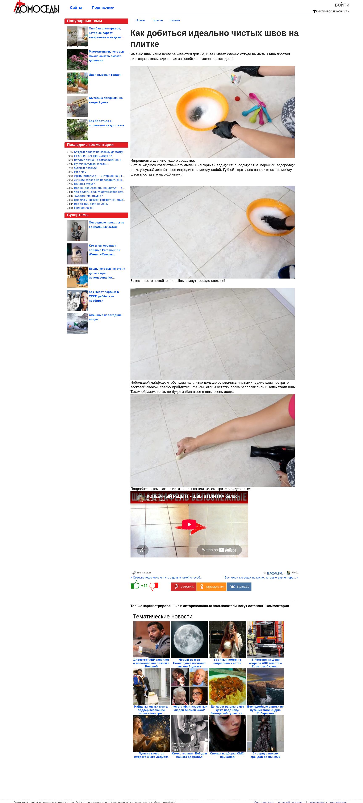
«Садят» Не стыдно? (88, 195)
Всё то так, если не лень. (91, 203)
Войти (342, 4)
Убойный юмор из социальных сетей (227, 661)
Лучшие (175, 20)
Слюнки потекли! (85, 167)
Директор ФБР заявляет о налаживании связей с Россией (151, 663)
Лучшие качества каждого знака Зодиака (151, 755)
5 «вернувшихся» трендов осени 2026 (265, 755)
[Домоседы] (36, 13)
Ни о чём (80, 171)
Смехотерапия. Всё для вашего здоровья (189, 755)
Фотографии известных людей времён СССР (189, 708)
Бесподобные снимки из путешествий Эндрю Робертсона (265, 710)
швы (148, 572)
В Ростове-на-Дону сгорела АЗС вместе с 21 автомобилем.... (265, 663)
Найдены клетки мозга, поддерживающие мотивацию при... (151, 710)
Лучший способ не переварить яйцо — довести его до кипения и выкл (122, 179)
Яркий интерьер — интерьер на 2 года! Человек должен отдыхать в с (122, 175)
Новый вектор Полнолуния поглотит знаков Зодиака (189, 663)
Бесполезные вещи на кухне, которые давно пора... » (262, 577)
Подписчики (103, 7)
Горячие (157, 20)
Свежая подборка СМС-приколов (227, 755)
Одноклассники (215, 586)
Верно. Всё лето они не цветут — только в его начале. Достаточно (120, 187)
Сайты (76, 7)
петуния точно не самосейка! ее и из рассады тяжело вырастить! (119, 159)
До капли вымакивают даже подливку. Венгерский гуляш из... (227, 710)
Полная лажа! (83, 207)
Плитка (141, 572)
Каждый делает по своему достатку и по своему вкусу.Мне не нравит (121, 151)
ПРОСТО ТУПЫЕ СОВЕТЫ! (93, 155)
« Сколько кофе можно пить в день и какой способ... (166, 577)
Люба (295, 572)
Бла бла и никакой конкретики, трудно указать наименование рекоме (122, 199)
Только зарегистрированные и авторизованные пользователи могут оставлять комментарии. (210, 606)
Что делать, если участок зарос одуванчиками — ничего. (113, 191)
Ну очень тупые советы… (91, 163)
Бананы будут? (84, 183)
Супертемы (77, 215)
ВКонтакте (243, 586)
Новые (140, 20)
